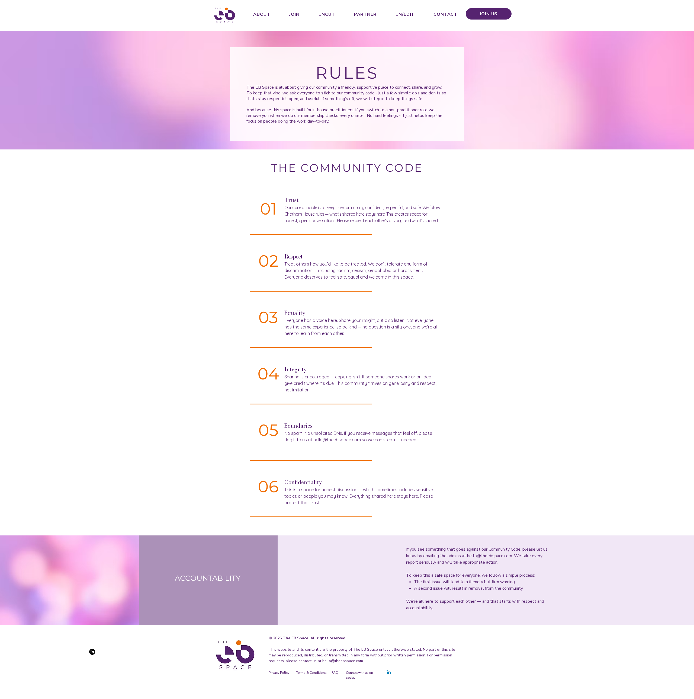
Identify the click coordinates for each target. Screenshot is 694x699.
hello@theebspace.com (337, 439)
